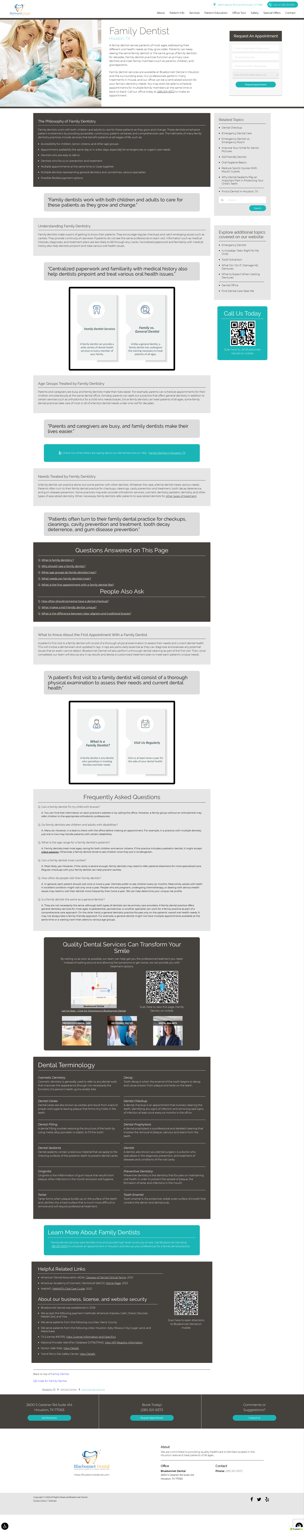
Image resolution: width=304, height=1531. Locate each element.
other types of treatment (181, 496)
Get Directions (49, 1417)
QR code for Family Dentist (50, 1381)
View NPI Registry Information (124, 1342)
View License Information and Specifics (91, 1336)
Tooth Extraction (232, 259)
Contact (290, 12)
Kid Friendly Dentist (234, 156)
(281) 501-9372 (165, 91)
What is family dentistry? (57, 560)
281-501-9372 (59, 1246)
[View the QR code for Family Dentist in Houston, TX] (162, 1002)
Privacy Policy (40, 1500)
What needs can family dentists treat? (66, 578)
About (161, 12)
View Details (71, 1348)
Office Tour (239, 12)
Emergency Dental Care (237, 133)
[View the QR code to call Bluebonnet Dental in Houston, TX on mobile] (242, 345)
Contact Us (254, 1417)
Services (194, 12)
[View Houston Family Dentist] (50, 105)
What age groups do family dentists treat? (68, 572)
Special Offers (272, 12)
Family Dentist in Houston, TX (167, 452)
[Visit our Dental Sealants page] (168, 1044)
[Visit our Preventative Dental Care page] (76, 1044)
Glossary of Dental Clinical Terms (106, 1277)
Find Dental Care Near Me (238, 291)
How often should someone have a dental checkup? (75, 601)
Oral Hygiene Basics (234, 162)
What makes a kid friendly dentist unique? (69, 607)
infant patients (50, 851)
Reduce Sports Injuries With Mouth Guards (239, 170)
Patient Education (216, 12)
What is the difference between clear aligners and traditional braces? (86, 613)
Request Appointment (152, 1417)
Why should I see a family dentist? (63, 566)
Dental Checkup (232, 127)
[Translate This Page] (299, 1526)
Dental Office (230, 285)
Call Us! (284, 4)
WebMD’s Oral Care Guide (68, 1288)
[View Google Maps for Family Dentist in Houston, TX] (94, 1007)
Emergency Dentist (234, 245)
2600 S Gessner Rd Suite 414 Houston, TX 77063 (240, 4)
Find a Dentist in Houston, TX (240, 191)
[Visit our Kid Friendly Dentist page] (122, 1044)
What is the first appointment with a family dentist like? (77, 584)
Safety (255, 12)
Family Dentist (60, 1374)
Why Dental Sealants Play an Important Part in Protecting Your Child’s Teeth (242, 180)
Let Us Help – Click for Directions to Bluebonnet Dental (94, 1010)
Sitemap (53, 1500)
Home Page (113, 1283)
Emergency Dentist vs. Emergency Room (236, 140)
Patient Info (177, 12)
